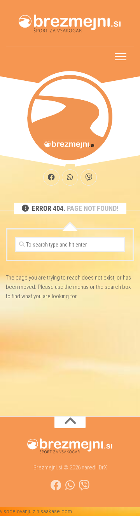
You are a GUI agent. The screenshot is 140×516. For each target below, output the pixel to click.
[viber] (88, 177)
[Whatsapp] (70, 177)
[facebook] (51, 177)
